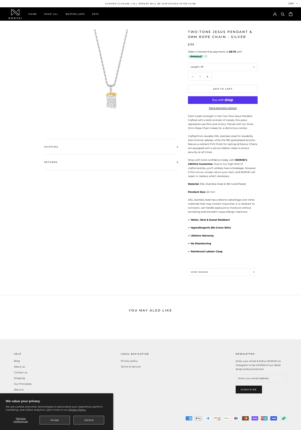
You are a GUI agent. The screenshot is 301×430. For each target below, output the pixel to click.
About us (19, 366)
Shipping (51, 146)
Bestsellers (75, 14)
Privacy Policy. (77, 409)
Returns (50, 162)
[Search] (283, 14)
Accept (55, 420)
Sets (95, 14)
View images (199, 272)
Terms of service (131, 366)
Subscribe (249, 389)
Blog (17, 360)
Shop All (51, 14)
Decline (89, 420)
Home (32, 14)
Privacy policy (129, 360)
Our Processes (23, 383)
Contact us (20, 372)
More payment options (223, 107)
